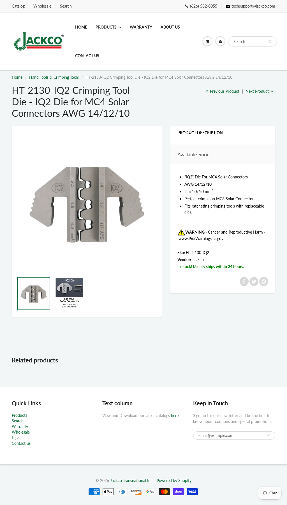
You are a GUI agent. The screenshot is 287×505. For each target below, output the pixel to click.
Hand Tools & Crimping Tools (54, 77)
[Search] (270, 41)
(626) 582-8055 (203, 6)
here (175, 415)
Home (81, 27)
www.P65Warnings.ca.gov (201, 238)
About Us (170, 27)
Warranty (141, 27)
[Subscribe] (268, 435)
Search (66, 6)
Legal (16, 437)
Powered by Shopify (174, 480)
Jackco (198, 259)
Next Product (258, 91)
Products (106, 27)
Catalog (18, 6)
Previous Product (224, 91)
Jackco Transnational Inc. (131, 480)
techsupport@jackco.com (253, 6)
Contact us (87, 55)
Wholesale (42, 6)
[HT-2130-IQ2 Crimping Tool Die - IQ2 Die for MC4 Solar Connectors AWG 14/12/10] (87, 202)
